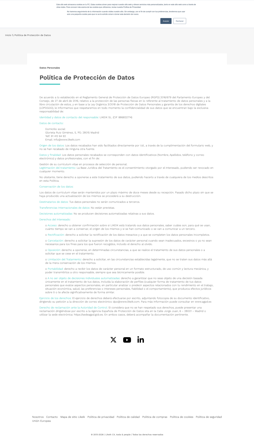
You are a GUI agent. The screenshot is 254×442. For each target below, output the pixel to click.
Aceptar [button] (166, 21)
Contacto (52, 416)
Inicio (8, 35)
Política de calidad (128, 416)
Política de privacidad (100, 416)
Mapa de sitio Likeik (72, 416)
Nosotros (38, 416)
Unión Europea (41, 420)
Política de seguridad (209, 416)
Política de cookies (181, 416)
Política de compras (154, 416)
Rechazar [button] (180, 21)
